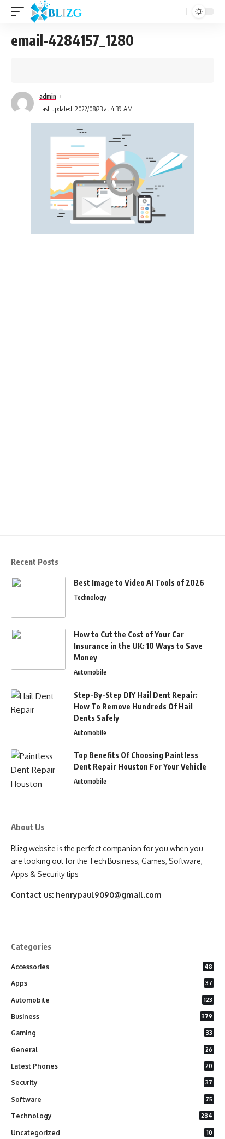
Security (111, 1082)
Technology (90, 597)
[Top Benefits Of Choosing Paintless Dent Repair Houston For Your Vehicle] (38, 769)
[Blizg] (64, 11)
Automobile (90, 672)
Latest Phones (111, 1066)
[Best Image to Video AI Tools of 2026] (38, 597)
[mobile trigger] (20, 11)
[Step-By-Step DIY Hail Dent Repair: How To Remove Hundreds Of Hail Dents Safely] (38, 709)
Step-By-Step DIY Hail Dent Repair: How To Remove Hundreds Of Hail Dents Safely (136, 706)
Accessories (111, 967)
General (111, 1050)
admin (47, 96)
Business (111, 1016)
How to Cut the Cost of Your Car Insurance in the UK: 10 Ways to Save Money (138, 646)
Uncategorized (111, 1133)
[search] (176, 11)
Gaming (111, 1033)
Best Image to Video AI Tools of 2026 (139, 582)
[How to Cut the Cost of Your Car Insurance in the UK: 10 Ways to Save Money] (38, 649)
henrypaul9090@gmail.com (109, 894)
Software (111, 1099)
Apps (111, 983)
